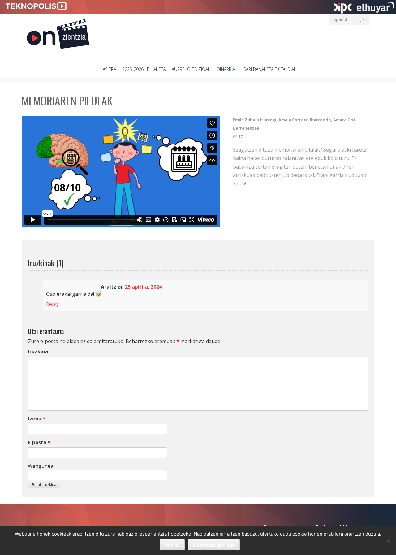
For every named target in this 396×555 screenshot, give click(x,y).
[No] (388, 541)
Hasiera (108, 69)
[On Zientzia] (58, 32)
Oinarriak (227, 69)
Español (339, 19)
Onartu (172, 545)
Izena (34, 418)
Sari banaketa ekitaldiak (269, 69)
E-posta (37, 442)
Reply (52, 304)
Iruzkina (38, 351)
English (360, 19)
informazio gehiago (214, 545)
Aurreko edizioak (191, 69)
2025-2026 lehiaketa (144, 69)
